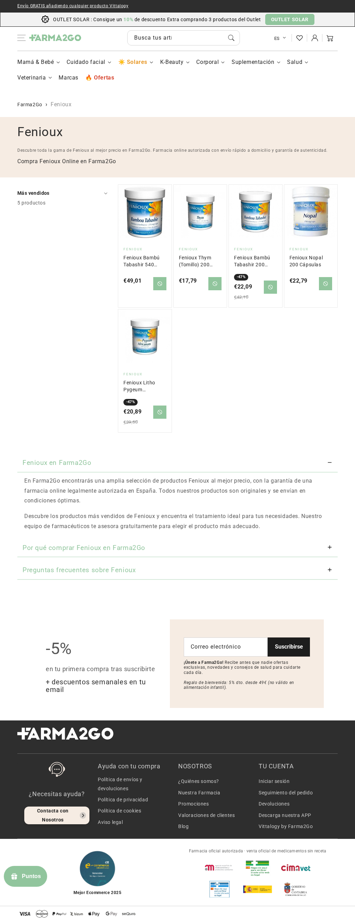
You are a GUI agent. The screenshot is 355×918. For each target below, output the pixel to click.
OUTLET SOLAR (290, 19)
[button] (330, 37)
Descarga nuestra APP (285, 815)
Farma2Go (29, 104)
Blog (183, 826)
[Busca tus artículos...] (231, 37)
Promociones (193, 804)
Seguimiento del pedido (286, 792)
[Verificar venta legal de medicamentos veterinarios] (219, 889)
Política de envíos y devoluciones (120, 784)
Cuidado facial (86, 62)
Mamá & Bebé (35, 62)
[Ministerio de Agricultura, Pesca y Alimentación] (257, 889)
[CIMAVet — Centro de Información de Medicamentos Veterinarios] (295, 867)
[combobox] (183, 37)
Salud (294, 62)
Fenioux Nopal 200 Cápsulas (306, 261)
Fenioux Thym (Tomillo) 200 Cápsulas (195, 261)
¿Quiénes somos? (198, 781)
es (277, 38)
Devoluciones (274, 804)
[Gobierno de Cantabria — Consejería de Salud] (295, 889)
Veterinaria (31, 77)
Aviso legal (110, 822)
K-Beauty (172, 62)
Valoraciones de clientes (206, 815)
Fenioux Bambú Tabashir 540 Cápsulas (141, 261)
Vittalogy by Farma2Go (286, 826)
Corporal (207, 62)
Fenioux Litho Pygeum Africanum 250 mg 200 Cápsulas (143, 386)
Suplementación (253, 62)
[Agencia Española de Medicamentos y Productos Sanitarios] (219, 867)
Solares (137, 62)
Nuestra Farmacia (199, 792)
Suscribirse (289, 646)
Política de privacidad (123, 799)
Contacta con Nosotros (53, 815)
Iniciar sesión (274, 781)
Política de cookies (119, 810)
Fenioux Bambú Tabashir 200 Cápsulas (252, 261)
